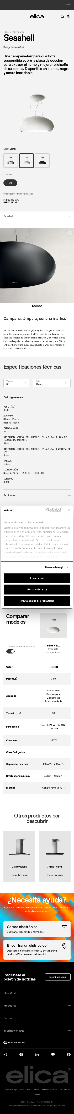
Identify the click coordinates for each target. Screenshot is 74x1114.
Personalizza (35, 589)
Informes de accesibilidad (29, 1090)
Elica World (10, 993)
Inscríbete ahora (57, 976)
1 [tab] (33, 306)
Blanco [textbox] (39, 384)
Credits (37, 1095)
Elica (6, 32)
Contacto (9, 1018)
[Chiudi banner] (69, 510)
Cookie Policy (65, 1090)
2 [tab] (35, 306)
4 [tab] (39, 306)
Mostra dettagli (54, 567)
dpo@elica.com (59, 1105)
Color (38, 381)
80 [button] (10, 183)
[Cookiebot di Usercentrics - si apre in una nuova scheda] (46, 510)
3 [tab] (37, 306)
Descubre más (19, 875)
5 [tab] (41, 306)
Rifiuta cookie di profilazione (37, 600)
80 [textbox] (7, 384)
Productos (9, 1005)
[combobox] (16, 383)
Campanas (18, 32)
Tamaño (10, 381)
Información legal (14, 1030)
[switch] (10, 651)
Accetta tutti (37, 578)
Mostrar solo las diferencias (20, 646)
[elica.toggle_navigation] (5, 16)
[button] (10, 160)
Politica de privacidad (49, 1090)
